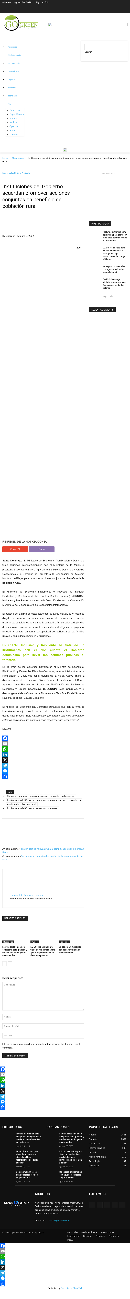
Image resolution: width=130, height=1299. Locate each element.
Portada (25, 173)
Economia (12, 88)
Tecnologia (12, 96)
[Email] (43, 743)
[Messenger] (43, 771)
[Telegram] (43, 765)
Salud (12, 130)
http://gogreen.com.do (31, 895)
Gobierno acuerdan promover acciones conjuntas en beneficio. (41, 796)
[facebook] (11, 902)
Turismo (13, 134)
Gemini (41, 549)
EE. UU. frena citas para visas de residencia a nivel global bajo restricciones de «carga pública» (114, 253)
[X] (43, 760)
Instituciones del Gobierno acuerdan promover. (32, 808)
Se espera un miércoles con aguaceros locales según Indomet (70, 950)
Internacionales (14, 63)
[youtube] (21, 902)
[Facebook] (43, 738)
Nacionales (12, 47)
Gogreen (10, 236)
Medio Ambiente (14, 55)
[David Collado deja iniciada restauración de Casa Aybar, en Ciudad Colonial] (95, 282)
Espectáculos (13, 71)
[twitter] (16, 902)
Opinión (13, 126)
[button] (85, 65)
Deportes (12, 79)
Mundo (13, 118)
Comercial (14, 110)
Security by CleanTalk (71, 1288)
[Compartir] (43, 776)
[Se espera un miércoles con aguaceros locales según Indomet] (71, 934)
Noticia (13, 122)
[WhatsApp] (43, 749)
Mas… (70, 1239)
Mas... (10, 104)
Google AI (15, 549)
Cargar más (107, 296)
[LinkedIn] (43, 754)
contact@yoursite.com (58, 1220)
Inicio (5, 158)
